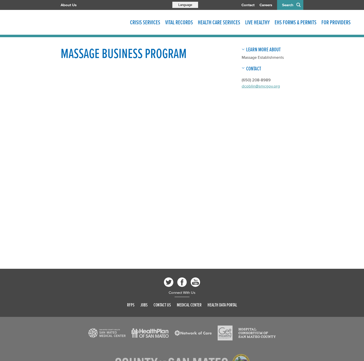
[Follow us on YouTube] (195, 282)
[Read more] (107, 333)
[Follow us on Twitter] (168, 282)
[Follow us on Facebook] (182, 282)
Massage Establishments (263, 57)
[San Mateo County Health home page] (93, 22)
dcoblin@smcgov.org (261, 86)
